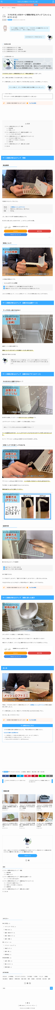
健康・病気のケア (10, 932)
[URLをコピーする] (49, 776)
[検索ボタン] (1, 1)
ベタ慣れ (36, 976)
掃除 (38, 771)
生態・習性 (8, 961)
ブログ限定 (29, 976)
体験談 (46, 976)
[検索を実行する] (51, 988)
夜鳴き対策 (17, 979)
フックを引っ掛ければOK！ (15, 134)
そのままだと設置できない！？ (16, 138)
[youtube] (29, 860)
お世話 (7, 923)
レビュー (7, 942)
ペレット (41, 976)
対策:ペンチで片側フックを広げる (17, 140)
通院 (49, 979)
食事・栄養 (8, 939)
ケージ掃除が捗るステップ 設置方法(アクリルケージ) (20, 136)
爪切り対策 (38, 979)
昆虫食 (33, 979)
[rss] (30, 983)
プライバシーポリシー (31, 1005)
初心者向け (5, 979)
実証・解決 (34, 771)
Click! (36, 4)
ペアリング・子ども (10, 926)
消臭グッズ (8, 948)
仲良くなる (8, 929)
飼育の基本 (8, 967)
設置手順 (11, 141)
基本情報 (7, 958)
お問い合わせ (22, 1005)
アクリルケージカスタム (15, 771)
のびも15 (5, 976)
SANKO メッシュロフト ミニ (20, 226)
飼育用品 (10, 19)
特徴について (12, 130)
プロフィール (27, 855)
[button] (5, 776)
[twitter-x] (26, 860)
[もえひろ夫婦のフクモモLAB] (27, 1)
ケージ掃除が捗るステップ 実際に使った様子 (18, 144)
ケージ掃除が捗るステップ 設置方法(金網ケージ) (19, 132)
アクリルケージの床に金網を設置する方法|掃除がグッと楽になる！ (20, 96)
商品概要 (11, 128)
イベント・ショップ (10, 945)
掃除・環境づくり (10, 936)
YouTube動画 (32, 103)
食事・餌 (8, 951)
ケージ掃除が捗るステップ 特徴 (15, 126)
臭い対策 (42, 771)
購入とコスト (9, 964)
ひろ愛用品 (23, 771)
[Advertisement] (28, 112)
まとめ (8, 146)
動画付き (29, 771)
